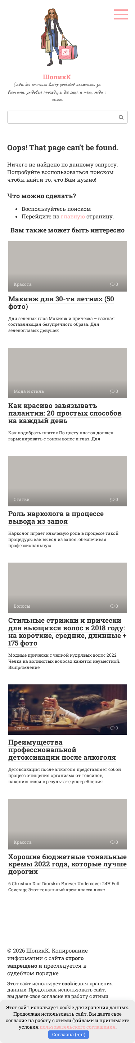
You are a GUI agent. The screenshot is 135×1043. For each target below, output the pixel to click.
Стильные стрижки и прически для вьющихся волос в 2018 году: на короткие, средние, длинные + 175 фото (67, 631)
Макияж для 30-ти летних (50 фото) (61, 302)
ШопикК (57, 76)
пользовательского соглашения (78, 1027)
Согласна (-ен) (68, 1034)
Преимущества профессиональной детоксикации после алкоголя (62, 749)
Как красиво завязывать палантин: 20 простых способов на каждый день (65, 413)
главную (73, 216)
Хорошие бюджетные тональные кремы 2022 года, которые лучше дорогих (67, 864)
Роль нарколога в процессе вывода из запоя (56, 517)
